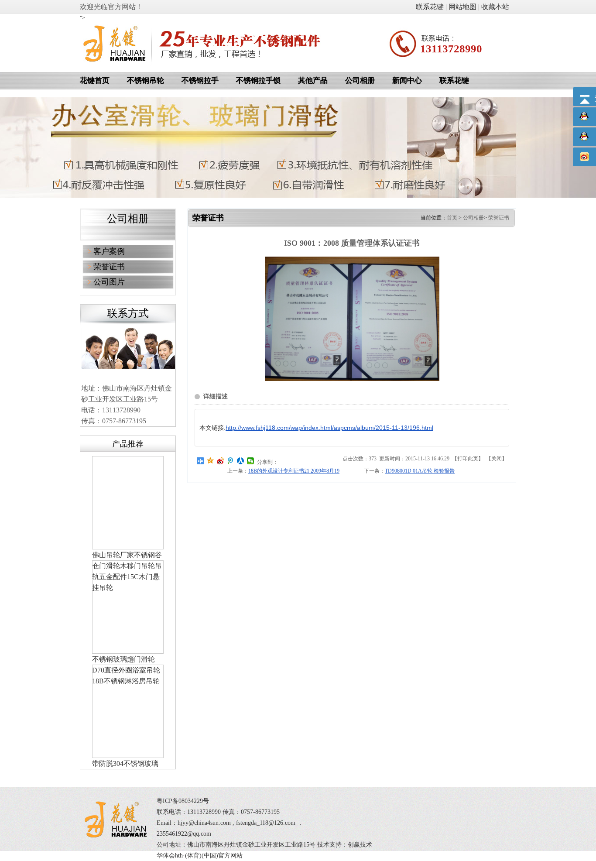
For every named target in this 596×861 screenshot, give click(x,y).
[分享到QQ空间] (210, 460)
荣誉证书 (498, 218)
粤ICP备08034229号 (183, 801)
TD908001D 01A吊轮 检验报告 (420, 471)
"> (82, 18)
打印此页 (467, 459)
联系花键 (430, 6)
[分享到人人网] (240, 460)
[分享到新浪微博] (220, 460)
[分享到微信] (250, 460)
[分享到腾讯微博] (230, 460)
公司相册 (473, 218)
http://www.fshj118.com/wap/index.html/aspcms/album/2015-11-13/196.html (329, 427)
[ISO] (352, 379)
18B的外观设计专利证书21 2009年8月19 (293, 471)
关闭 (496, 459)
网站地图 (462, 6)
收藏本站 (495, 6)
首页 (452, 218)
